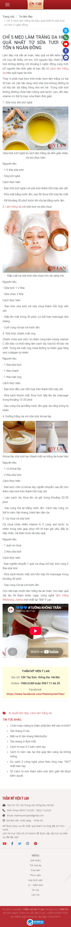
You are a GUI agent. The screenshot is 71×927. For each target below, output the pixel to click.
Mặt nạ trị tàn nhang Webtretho (28, 736)
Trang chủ (8, 16)
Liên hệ (35, 894)
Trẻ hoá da (35, 865)
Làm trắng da (13, 206)
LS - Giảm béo (35, 885)
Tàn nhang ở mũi (19, 731)
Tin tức (35, 890)
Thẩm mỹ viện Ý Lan (33, 909)
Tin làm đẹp (26, 16)
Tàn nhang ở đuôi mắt (23, 741)
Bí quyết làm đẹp (19, 713)
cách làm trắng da (41, 713)
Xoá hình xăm (35, 880)
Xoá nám (35, 870)
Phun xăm (35, 875)
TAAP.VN (63, 909)
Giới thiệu (35, 860)
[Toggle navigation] (7, 4)
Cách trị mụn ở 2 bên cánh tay (28, 746)
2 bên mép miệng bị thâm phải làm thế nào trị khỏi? (40, 725)
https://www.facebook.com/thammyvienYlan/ (36, 694)
